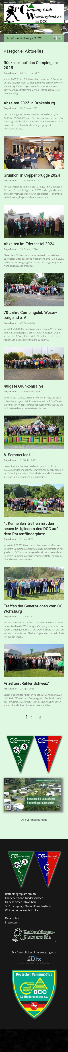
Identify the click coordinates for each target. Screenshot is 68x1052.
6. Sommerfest (17, 455)
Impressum (12, 922)
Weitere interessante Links (21, 910)
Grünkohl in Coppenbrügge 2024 (32, 175)
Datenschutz (12, 918)
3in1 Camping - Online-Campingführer (29, 906)
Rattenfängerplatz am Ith (20, 894)
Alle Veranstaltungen (34, 819)
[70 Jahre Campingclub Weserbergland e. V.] (34, 289)
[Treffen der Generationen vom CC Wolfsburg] (34, 583)
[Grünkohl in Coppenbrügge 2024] (34, 152)
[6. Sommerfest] (34, 432)
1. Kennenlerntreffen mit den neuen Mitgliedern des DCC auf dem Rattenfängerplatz (31, 528)
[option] (36, 38)
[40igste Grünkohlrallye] (34, 363)
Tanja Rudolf (10, 73)
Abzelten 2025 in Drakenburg (29, 38)
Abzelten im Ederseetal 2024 (29, 244)
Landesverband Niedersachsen (24, 898)
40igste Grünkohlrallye (23, 386)
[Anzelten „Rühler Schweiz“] (34, 660)
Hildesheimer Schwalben (20, 902)
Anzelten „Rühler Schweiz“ (27, 683)
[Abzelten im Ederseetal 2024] (34, 221)
